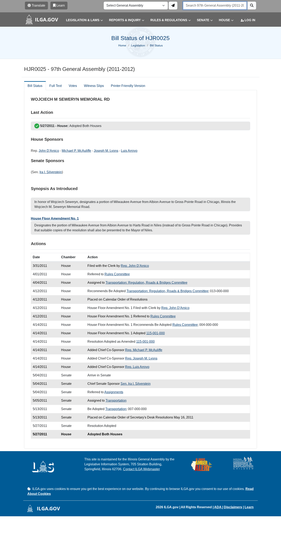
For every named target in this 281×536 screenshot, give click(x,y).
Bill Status (35, 86)
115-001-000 (155, 333)
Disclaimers (233, 507)
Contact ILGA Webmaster (141, 469)
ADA (218, 507)
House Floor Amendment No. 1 (55, 218)
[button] (81, 20)
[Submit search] (251, 5)
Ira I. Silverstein (50, 172)
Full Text (55, 86)
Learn (249, 507)
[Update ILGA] (173, 5)
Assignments (113, 392)
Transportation (116, 400)
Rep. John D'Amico (135, 265)
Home (122, 45)
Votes (73, 86)
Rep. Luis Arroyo (137, 367)
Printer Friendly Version (128, 86)
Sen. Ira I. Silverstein (136, 383)
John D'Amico (49, 150)
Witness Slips (94, 86)
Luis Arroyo (129, 150)
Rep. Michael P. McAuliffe (143, 350)
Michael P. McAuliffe (76, 150)
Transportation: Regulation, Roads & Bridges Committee (146, 282)
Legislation (138, 45)
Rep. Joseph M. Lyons (141, 358)
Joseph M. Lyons (106, 150)
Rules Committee (117, 274)
